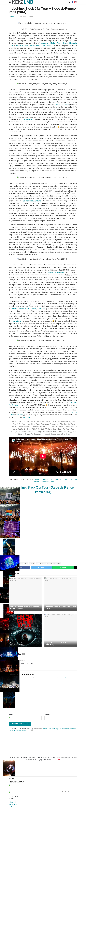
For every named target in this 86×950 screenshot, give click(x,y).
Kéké (12, 16)
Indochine (26, 417)
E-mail (11, 714)
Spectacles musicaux (16, 782)
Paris (46, 563)
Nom (10, 706)
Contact (11, 806)
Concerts (30, 16)
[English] (76, 2)
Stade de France (55, 563)
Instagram (19, 415)
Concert (32, 563)
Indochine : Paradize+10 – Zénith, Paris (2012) (33, 45)
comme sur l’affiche (62, 104)
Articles (25, 16)
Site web (47, 714)
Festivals (12, 778)
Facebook (73, 412)
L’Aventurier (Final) (47, 482)
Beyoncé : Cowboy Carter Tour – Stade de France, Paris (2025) (24, 607)
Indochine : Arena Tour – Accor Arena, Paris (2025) (61, 607)
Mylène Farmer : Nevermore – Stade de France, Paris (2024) (23, 644)
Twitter (11, 415)
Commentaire (14, 682)
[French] (73, 2)
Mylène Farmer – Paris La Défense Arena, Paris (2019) (60, 644)
